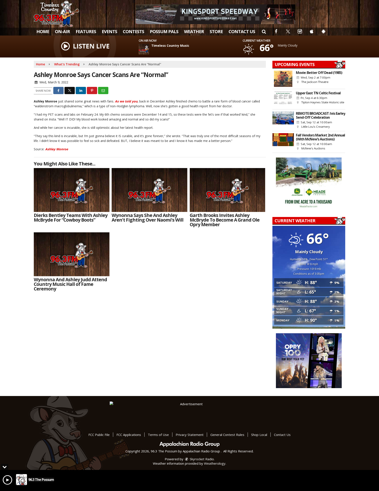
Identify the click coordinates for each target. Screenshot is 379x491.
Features (86, 31)
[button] (264, 31)
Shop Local (259, 434)
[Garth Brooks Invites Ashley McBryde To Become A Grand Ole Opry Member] (227, 190)
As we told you (126, 101)
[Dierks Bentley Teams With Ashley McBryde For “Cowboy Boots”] (71, 190)
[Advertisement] (215, 14)
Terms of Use (158, 434)
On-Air (62, 31)
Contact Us (242, 31)
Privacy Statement (190, 434)
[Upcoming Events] (283, 79)
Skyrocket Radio (201, 459)
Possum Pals (164, 31)
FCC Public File (99, 434)
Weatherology (214, 463)
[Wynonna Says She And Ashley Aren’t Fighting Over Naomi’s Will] (149, 190)
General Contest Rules (227, 434)
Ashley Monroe (56, 149)
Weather (194, 31)
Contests (133, 31)
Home (42, 31)
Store (216, 31)
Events (109, 31)
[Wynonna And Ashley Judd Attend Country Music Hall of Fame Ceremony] (71, 254)
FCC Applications (128, 434)
